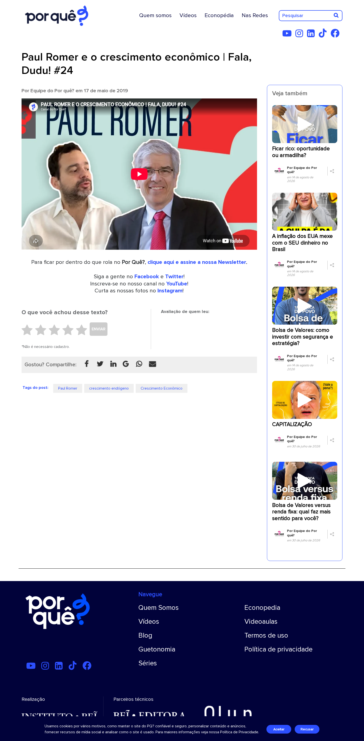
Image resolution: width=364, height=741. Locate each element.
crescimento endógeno (109, 388)
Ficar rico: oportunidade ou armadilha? (301, 151)
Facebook (146, 276)
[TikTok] (324, 35)
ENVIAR (98, 329)
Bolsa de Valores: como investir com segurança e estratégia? (302, 337)
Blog (145, 635)
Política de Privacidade (239, 732)
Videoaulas (261, 621)
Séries (147, 663)
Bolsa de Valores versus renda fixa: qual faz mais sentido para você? (301, 512)
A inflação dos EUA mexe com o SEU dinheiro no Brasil (302, 243)
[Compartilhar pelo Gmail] (126, 364)
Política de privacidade (278, 649)
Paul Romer (67, 388)
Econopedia (262, 607)
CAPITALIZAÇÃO (292, 424)
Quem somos (155, 15)
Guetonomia (156, 649)
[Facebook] (336, 35)
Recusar (307, 729)
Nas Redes (255, 15)
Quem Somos (158, 607)
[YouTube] (288, 35)
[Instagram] (300, 35)
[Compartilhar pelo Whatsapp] (139, 364)
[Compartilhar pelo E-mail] (152, 364)
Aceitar (278, 729)
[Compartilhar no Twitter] (100, 364)
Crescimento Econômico (161, 388)
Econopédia (219, 15)
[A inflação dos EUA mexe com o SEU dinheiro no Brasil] (304, 211)
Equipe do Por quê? (52, 91)
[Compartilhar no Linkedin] (113, 364)
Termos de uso (266, 635)
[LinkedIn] (312, 35)
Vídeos (188, 15)
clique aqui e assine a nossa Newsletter (197, 262)
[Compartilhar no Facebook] (86, 364)
